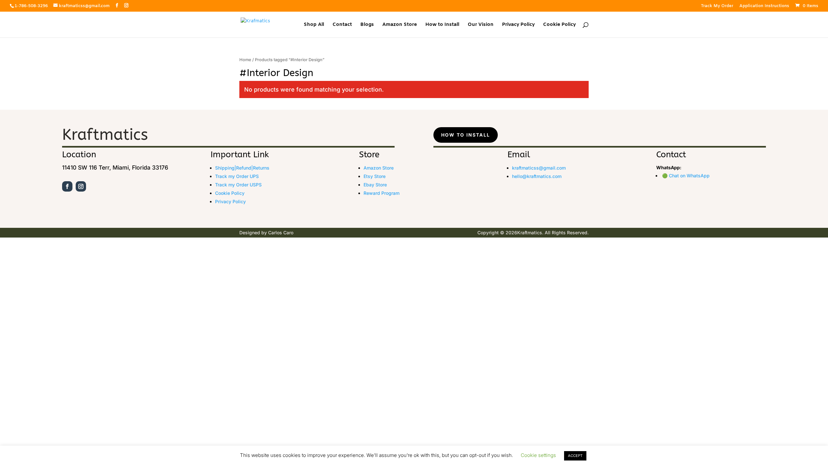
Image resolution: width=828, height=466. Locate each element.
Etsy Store (375, 176)
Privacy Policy (518, 25)
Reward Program (381, 193)
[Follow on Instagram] (81, 186)
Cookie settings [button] (538, 455)
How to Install (442, 25)
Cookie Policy (559, 25)
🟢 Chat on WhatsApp (686, 175)
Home (245, 59)
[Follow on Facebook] (67, 186)
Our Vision (481, 25)
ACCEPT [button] (575, 455)
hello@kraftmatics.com (536, 176)
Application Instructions (764, 6)
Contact (342, 25)
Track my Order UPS (237, 176)
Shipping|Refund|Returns (242, 168)
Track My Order (717, 6)
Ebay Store (375, 184)
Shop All (314, 25)
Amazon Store (399, 25)
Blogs (367, 25)
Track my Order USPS (238, 184)
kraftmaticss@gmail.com (539, 168)
